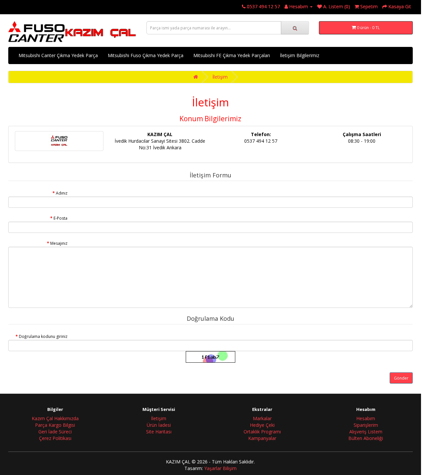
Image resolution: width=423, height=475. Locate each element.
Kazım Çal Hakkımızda (55, 418)
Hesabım (365, 418)
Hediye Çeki (262, 425)
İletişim (220, 77)
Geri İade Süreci (55, 431)
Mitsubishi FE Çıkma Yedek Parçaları (231, 55)
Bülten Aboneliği (365, 438)
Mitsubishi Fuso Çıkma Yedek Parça (145, 55)
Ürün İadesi (159, 425)
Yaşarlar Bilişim (220, 468)
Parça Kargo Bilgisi (55, 425)
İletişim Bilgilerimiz (299, 55)
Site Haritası (159, 431)
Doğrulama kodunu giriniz (43, 336)
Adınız (61, 193)
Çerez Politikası (55, 438)
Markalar (262, 418)
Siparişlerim (366, 425)
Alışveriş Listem (365, 431)
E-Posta (60, 218)
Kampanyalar (262, 438)
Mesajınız (58, 243)
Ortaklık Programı (262, 431)
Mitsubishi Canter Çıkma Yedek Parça (58, 55)
